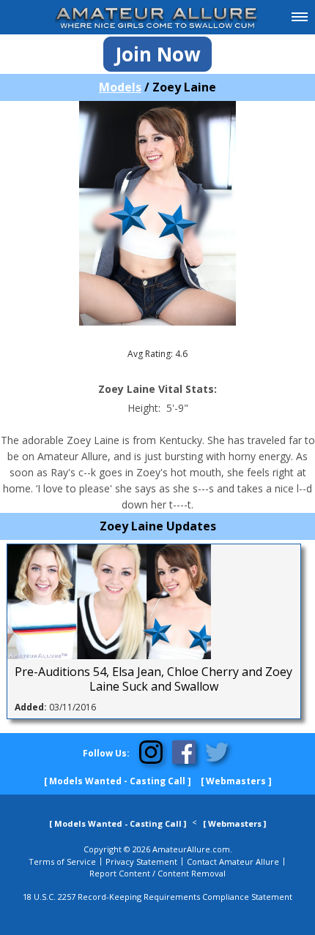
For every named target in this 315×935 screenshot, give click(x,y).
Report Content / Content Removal (157, 873)
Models (120, 87)
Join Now (157, 54)
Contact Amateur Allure (233, 861)
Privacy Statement (141, 861)
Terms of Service (62, 861)
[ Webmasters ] (236, 781)
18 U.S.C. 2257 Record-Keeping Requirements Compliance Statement (157, 896)
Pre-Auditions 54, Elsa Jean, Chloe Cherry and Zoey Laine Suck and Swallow (153, 679)
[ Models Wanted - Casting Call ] (117, 781)
